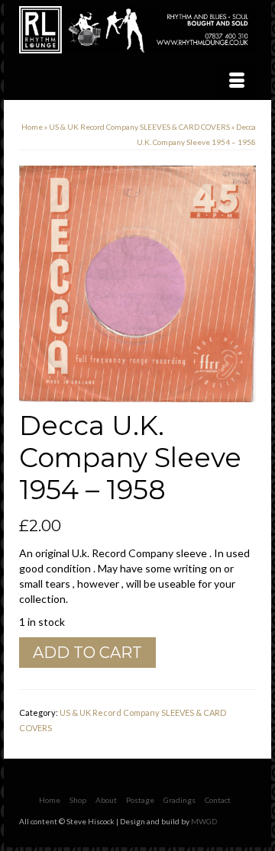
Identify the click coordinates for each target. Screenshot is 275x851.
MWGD (204, 821)
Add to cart (87, 652)
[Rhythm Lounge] (137, 29)
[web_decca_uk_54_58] (137, 282)
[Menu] (237, 81)
